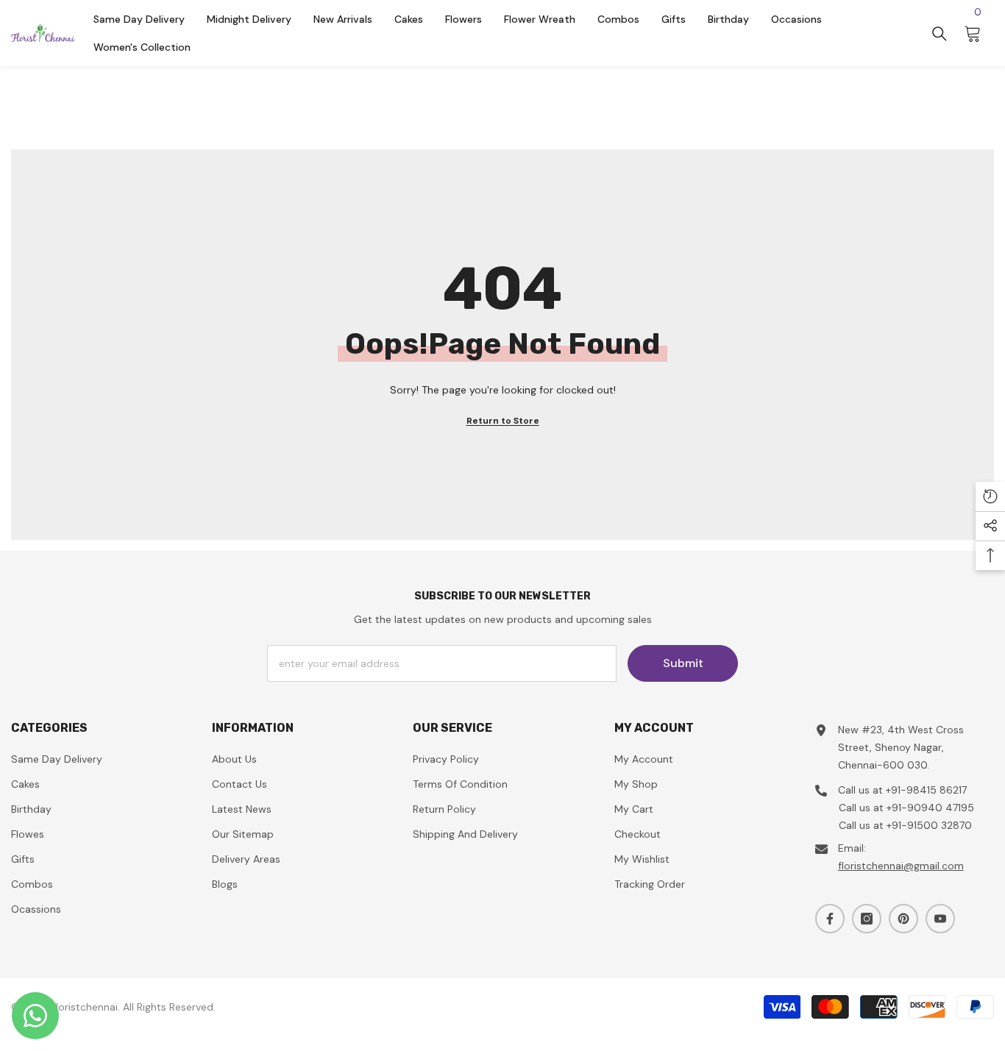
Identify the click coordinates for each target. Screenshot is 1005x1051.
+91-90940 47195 (930, 807)
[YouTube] (940, 918)
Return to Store (502, 421)
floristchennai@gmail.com (901, 865)
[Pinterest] (903, 918)
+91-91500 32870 (929, 825)
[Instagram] (866, 918)
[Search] (939, 34)
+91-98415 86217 (926, 790)
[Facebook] (830, 918)
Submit (683, 663)
